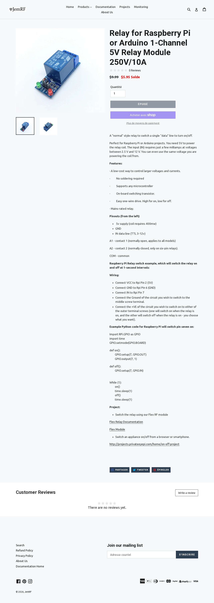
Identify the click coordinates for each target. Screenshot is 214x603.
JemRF (28, 591)
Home (70, 6)
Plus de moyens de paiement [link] (142, 123)
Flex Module (117, 429)
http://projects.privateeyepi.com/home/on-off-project (144, 444)
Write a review (186, 492)
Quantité (116, 86)
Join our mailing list (125, 545)
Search (20, 545)
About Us (107, 12)
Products (84, 6)
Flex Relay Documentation (126, 421)
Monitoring (141, 6)
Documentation (106, 6)
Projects (125, 6)
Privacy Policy (24, 555)
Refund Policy (24, 550)
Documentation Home (30, 566)
